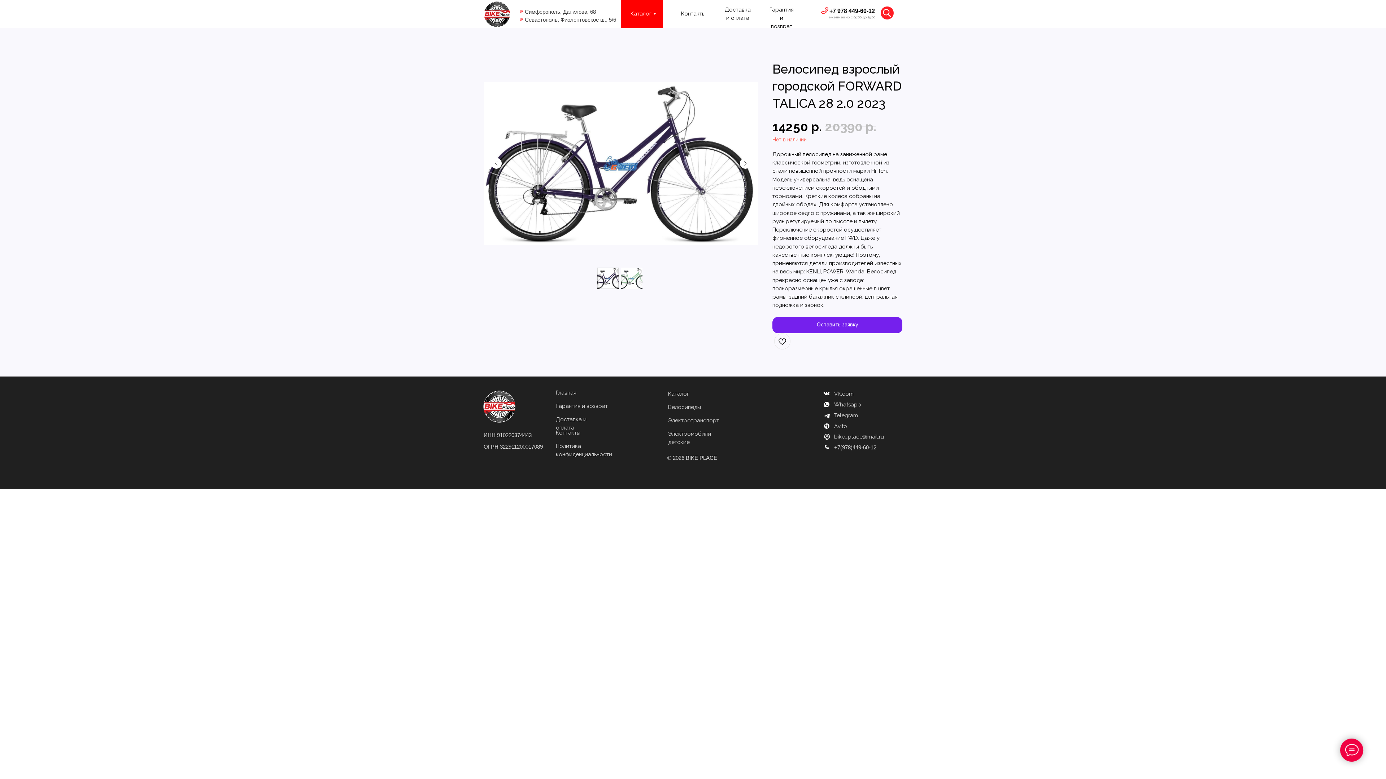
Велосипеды (684, 407)
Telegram (846, 415)
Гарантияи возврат (782, 18)
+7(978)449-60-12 (855, 447)
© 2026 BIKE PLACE (692, 458)
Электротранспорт (693, 420)
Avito (840, 426)
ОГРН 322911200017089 (513, 447)
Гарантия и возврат (582, 406)
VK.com (844, 394)
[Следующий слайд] (745, 163)
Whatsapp (847, 404)
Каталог (678, 394)
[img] (497, 14)
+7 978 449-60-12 (852, 11)
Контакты (693, 13)
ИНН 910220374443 (508, 435)
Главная (566, 393)
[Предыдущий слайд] (496, 163)
